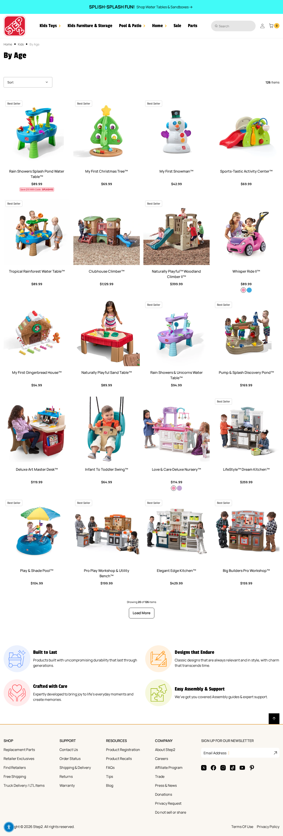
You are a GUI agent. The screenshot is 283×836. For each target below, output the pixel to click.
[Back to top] (274, 718)
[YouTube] (242, 767)
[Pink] (243, 290)
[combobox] (233, 26)
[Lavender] (179, 488)
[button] (50, 26)
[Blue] (249, 290)
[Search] (216, 26)
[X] (203, 767)
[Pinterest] (252, 767)
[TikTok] (232, 767)
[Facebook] (213, 767)
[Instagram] (223, 767)
